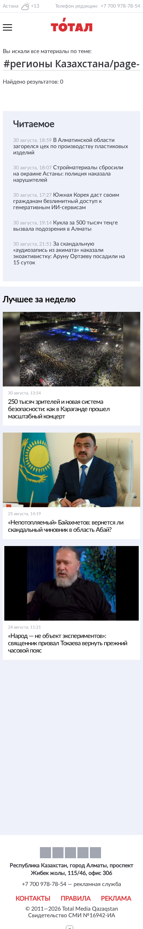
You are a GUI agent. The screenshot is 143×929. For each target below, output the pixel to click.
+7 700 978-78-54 (120, 6)
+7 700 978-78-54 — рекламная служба (71, 884)
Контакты (33, 899)
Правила (76, 899)
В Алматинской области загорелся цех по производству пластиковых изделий (70, 146)
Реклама (116, 899)
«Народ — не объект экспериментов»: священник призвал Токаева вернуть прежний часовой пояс (67, 643)
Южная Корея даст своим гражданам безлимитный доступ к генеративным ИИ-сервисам (66, 201)
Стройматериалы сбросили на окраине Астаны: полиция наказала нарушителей (68, 174)
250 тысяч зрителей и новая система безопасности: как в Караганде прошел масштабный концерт (59, 409)
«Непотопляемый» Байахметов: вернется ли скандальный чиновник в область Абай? (65, 526)
